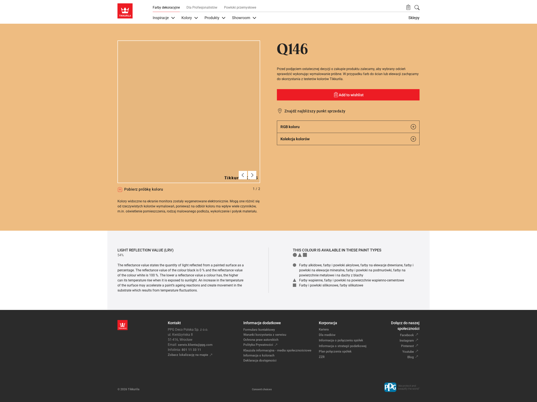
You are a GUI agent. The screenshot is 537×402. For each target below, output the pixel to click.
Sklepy (414, 18)
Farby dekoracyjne (166, 7)
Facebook (407, 335)
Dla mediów (327, 335)
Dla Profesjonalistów (201, 7)
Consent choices (262, 389)
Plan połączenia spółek (335, 351)
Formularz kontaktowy (259, 330)
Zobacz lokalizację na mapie (188, 355)
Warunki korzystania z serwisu (264, 335)
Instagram (407, 340)
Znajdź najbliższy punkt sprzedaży (314, 111)
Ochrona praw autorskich (260, 340)
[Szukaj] (417, 7)
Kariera (324, 329)
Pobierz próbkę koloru (143, 189)
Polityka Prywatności (258, 345)
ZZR (322, 357)
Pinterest (407, 346)
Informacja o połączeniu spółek (341, 340)
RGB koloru (290, 127)
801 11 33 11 (191, 350)
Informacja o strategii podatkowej (342, 346)
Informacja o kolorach (258, 355)
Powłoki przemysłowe (240, 7)
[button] (408, 7)
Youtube (408, 352)
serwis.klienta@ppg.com (195, 345)
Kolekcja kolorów (295, 139)
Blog (410, 357)
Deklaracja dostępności (259, 360)
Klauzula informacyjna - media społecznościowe (277, 350)
